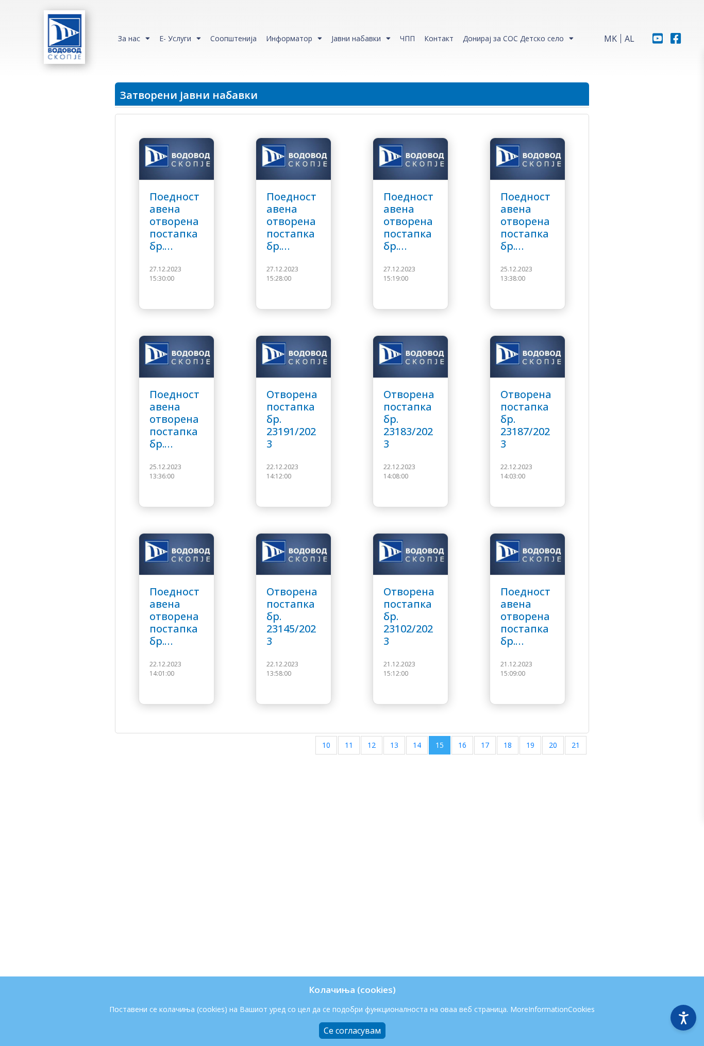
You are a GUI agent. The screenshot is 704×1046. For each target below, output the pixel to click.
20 (553, 745)
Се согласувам (352, 1030)
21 (576, 745)
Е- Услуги (175, 38)
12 (371, 745)
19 (530, 745)
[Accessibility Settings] (683, 1018)
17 (485, 745)
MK (610, 38)
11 (349, 745)
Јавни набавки (356, 38)
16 (462, 745)
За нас (129, 38)
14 (417, 745)
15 (439, 745)
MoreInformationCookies (552, 1009)
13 (394, 745)
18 (508, 745)
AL (629, 38)
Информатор (289, 38)
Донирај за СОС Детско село (513, 38)
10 (326, 745)
